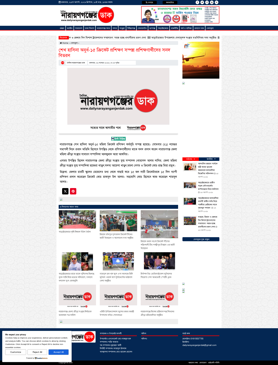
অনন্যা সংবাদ (65, 33)
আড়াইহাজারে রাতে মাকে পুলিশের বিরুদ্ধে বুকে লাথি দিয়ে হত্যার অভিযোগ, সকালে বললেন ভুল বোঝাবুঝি (76, 277)
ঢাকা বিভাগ (89, 28)
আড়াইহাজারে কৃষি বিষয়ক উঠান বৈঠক (75, 231)
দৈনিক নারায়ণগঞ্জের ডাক (76, 63)
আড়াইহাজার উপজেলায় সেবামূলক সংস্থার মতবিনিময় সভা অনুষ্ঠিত (159, 37)
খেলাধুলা (210, 28)
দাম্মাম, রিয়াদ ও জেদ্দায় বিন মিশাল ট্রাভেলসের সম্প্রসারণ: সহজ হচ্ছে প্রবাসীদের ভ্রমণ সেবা (77, 37)
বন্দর (115, 28)
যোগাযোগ (203, 363)
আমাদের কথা (193, 363)
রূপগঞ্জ (152, 28)
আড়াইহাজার (163, 28)
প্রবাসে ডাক (199, 28)
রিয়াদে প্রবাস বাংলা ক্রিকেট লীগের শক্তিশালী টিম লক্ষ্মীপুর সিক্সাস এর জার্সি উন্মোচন (158, 245)
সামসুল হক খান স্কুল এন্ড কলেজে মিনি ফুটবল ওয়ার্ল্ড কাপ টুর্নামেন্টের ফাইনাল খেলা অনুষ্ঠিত (116, 277)
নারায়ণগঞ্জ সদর (103, 28)
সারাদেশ (78, 28)
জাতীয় (69, 28)
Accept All (59, 352)
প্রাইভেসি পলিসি (213, 363)
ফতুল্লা (122, 28)
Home (65, 43)
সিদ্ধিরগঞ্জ (131, 28)
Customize (15, 352)
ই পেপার (149, 2)
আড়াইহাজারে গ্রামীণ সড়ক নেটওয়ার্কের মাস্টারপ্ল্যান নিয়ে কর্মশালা (208, 185)
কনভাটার (170, 2)
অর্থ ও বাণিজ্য (186, 28)
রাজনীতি (174, 28)
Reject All (37, 352)
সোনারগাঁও (142, 28)
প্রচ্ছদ (62, 28)
